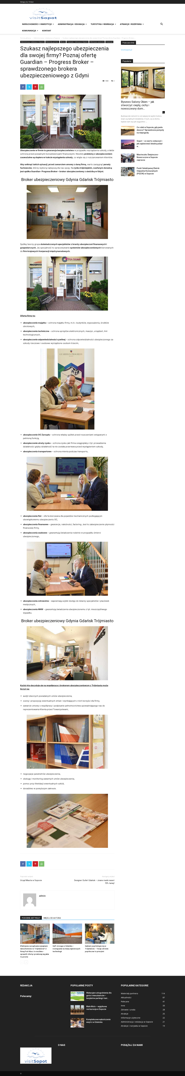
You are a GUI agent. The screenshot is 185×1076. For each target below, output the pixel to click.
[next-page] (26, 962)
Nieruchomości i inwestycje (37, 24)
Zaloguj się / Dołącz (27, 2)
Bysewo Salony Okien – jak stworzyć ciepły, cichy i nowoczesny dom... (137, 105)
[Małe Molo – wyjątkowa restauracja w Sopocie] (77, 1010)
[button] (161, 24)
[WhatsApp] (41, 87)
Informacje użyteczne (97, 42)
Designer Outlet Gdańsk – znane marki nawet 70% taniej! (94, 881)
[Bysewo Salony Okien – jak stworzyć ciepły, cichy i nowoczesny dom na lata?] (143, 82)
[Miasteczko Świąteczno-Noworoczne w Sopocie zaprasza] (127, 158)
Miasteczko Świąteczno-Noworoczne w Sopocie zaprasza (148, 157)
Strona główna (25, 38)
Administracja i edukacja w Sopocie (47, 38)
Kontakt (46, 30)
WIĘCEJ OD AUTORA (52, 918)
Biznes (63, 42)
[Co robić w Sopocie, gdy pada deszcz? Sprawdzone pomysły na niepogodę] (127, 130)
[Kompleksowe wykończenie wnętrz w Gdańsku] (77, 1023)
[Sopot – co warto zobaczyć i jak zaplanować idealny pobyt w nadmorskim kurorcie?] (127, 144)
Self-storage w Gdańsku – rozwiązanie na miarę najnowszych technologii (66, 948)
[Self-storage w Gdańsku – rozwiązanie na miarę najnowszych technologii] (67, 934)
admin (42, 895)
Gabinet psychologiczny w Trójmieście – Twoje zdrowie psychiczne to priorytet (96, 948)
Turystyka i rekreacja (102, 24)
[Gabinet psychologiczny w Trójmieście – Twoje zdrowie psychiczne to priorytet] (99, 934)
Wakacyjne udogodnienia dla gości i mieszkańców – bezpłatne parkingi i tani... (98, 995)
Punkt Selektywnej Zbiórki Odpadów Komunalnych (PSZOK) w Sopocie (148, 171)
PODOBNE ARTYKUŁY (31, 918)
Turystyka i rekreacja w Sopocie (77, 42)
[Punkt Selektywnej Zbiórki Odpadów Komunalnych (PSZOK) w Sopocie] (127, 171)
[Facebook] (23, 87)
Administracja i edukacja (71, 24)
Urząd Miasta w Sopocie (31, 880)
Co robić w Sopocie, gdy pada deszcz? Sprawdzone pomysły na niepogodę (150, 130)
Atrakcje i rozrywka (131, 24)
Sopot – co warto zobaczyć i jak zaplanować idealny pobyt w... (150, 143)
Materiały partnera (52, 42)
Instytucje (109, 42)
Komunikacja (29, 30)
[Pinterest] (35, 87)
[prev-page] (22, 962)
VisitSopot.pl (126, 49)
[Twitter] (29, 87)
